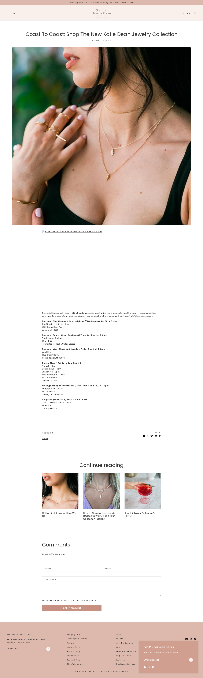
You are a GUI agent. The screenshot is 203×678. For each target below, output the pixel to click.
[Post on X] (148, 435)
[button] (160, 435)
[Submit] (191, 660)
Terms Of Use (73, 660)
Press (118, 634)
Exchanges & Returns (77, 638)
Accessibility (73, 655)
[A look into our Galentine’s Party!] (143, 491)
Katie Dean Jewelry (55, 313)
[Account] (182, 13)
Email (107, 568)
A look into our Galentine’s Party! (140, 514)
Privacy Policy (73, 651)
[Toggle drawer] (8, 13)
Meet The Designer (125, 643)
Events (45, 438)
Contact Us (121, 660)
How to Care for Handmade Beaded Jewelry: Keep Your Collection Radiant (99, 515)
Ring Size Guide (123, 655)
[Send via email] (156, 435)
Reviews (119, 638)
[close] (194, 644)
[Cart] (194, 13)
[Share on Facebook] (144, 435)
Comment (49, 579)
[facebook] (145, 667)
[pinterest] (153, 667)
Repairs (70, 643)
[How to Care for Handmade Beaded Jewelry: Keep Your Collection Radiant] (101, 491)
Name (47, 568)
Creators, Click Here (125, 664)
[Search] (14, 13)
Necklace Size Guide (126, 651)
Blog (118, 647)
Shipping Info (73, 634)
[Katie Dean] (101, 13)
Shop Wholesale (75, 664)
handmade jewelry (77, 316)
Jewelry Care (73, 647)
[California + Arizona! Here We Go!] (60, 491)
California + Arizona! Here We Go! (59, 514)
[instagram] (149, 667)
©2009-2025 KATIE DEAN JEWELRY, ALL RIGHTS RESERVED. (101, 672)
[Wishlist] (188, 13)
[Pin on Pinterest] (151, 435)
